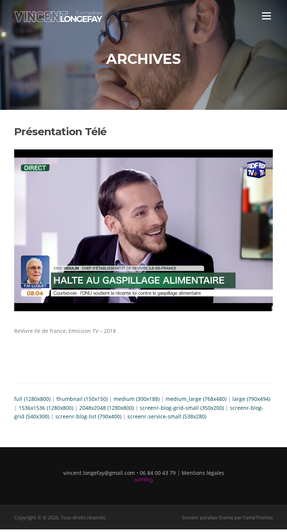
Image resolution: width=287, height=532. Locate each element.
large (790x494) (251, 398)
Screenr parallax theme (207, 517)
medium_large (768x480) (196, 398)
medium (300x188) (137, 398)
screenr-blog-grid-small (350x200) (182, 407)
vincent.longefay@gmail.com (99, 472)
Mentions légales (203, 472)
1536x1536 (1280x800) (46, 407)
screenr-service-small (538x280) (166, 416)
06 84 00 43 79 (158, 472)
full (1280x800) (32, 398)
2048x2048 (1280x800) (106, 407)
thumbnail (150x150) (82, 398)
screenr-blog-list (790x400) (88, 416)
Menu (266, 15)
